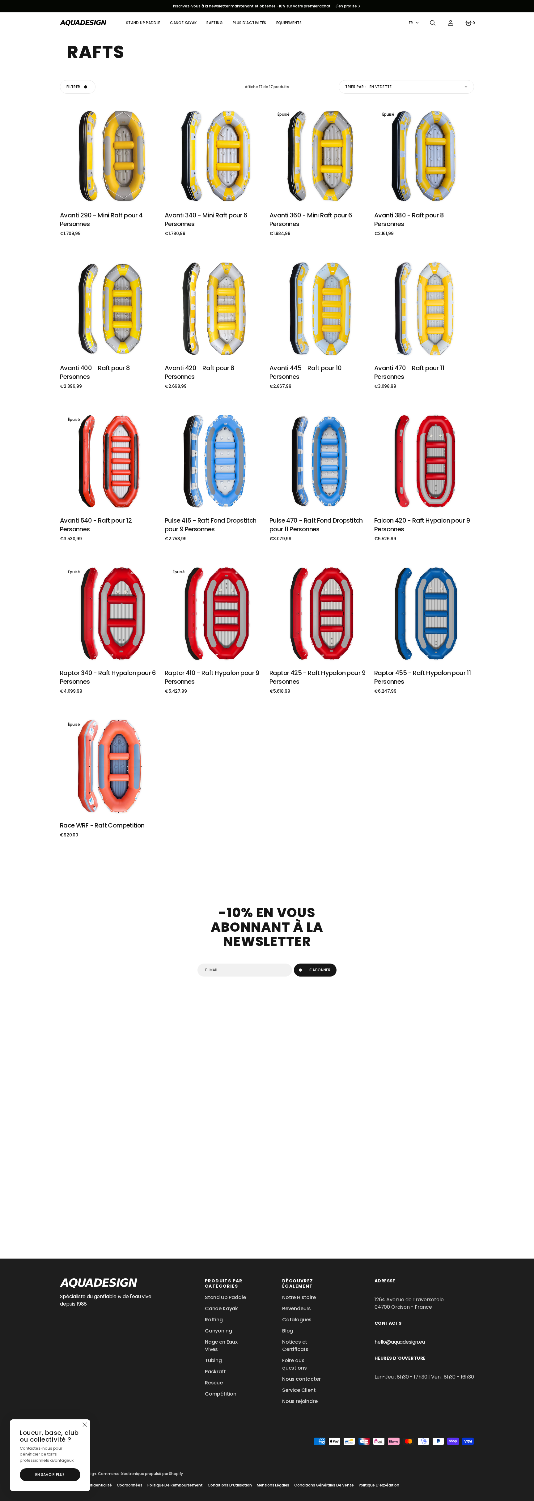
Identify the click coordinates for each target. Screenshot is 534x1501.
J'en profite (346, 6)
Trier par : (355, 87)
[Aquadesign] (83, 22)
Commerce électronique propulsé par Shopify (140, 1473)
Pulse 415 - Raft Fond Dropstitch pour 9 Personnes (210, 524)
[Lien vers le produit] (110, 156)
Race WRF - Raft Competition (102, 825)
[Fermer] (85, 1425)
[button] (433, 23)
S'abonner (319, 970)
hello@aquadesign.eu (400, 1341)
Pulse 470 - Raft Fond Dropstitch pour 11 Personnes (316, 524)
